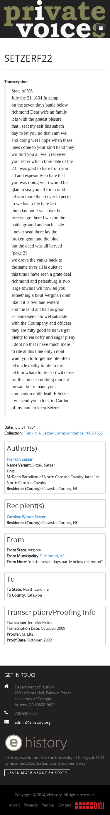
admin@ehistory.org (32, 722)
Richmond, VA (52, 555)
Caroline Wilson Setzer (26, 516)
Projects (31, 805)
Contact (64, 805)
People (48, 805)
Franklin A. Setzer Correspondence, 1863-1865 (63, 433)
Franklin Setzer (20, 459)
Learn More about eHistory (37, 772)
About (14, 805)
